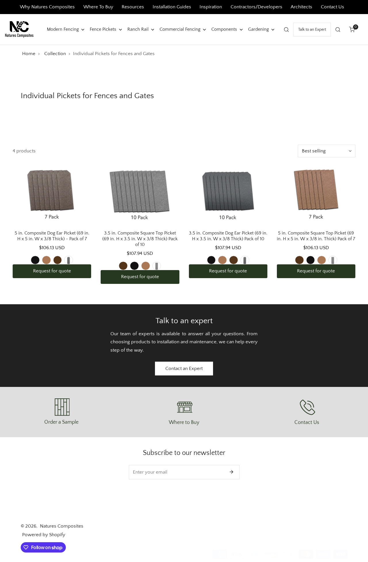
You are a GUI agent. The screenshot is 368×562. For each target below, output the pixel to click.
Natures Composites (61, 526)
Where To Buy (98, 6)
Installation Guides (172, 6)
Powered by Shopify (43, 534)
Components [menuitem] (224, 29)
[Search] (286, 29)
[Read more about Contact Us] (306, 407)
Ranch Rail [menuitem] (138, 29)
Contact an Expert (184, 368)
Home (28, 53)
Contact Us (332, 6)
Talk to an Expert (312, 29)
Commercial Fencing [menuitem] (180, 29)
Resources (133, 6)
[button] (352, 29)
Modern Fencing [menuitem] (63, 29)
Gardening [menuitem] (258, 29)
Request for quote (52, 271)
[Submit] (231, 472)
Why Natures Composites (47, 6)
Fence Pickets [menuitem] (103, 29)
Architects (302, 6)
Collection (55, 53)
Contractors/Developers (256, 6)
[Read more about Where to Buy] (184, 407)
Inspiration (211, 6)
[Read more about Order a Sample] (61, 407)
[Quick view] (80, 216)
